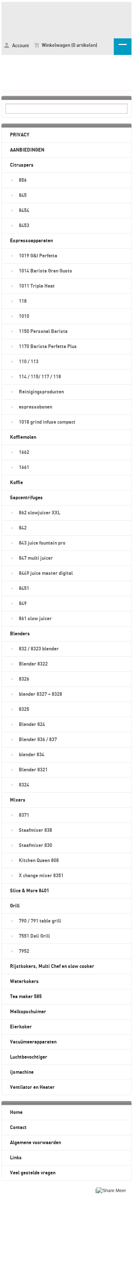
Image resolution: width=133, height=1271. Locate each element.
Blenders (20, 633)
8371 (24, 815)
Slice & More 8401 (29, 890)
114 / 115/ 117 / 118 (40, 376)
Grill (15, 906)
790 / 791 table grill (40, 921)
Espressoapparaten (31, 240)
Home (16, 1112)
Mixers (17, 800)
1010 (24, 316)
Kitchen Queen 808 (39, 860)
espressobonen (35, 407)
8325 (24, 709)
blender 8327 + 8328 (40, 694)
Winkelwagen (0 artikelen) (69, 45)
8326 (24, 679)
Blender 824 (32, 724)
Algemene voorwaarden (35, 1142)
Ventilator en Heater (32, 1087)
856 (23, 180)
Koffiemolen (23, 437)
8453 (24, 225)
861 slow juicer (35, 618)
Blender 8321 (33, 769)
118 (23, 301)
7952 (24, 951)
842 (23, 528)
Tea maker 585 (26, 996)
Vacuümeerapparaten (33, 1042)
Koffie (16, 482)
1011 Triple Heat (37, 286)
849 (23, 603)
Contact (18, 1127)
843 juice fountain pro (42, 543)
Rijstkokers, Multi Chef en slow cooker (52, 966)
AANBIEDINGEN (27, 150)
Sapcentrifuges (26, 497)
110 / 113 (28, 361)
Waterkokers (24, 981)
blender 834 (31, 754)
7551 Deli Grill (34, 936)
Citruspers (22, 165)
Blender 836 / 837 (38, 739)
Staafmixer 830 (35, 845)
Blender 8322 (33, 664)
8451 (24, 588)
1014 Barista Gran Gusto (45, 271)
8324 (24, 785)
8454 (24, 210)
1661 (24, 467)
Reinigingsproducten (41, 392)
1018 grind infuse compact (47, 422)
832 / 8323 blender (39, 649)
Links (16, 1157)
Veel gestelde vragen (32, 1172)
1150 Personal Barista (43, 331)
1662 (24, 452)
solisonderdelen (66, 19)
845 (23, 195)
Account (20, 46)
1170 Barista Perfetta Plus (48, 346)
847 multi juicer (36, 558)
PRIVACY (19, 135)
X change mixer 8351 (41, 875)
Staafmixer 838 (35, 830)
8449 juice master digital (46, 573)
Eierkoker (21, 1026)
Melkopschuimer (28, 1011)
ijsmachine (22, 1072)
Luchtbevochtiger (28, 1057)
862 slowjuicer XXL (39, 512)
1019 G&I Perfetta (38, 255)
